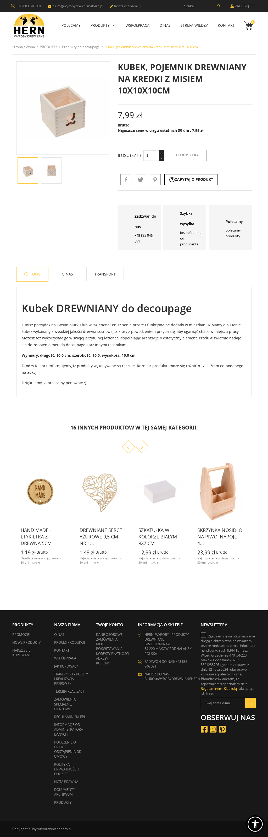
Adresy (102, 658)
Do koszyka (187, 155)
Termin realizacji (69, 691)
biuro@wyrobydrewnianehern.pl (75, 6)
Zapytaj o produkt (191, 180)
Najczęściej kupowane (21, 652)
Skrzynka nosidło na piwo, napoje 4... (219, 536)
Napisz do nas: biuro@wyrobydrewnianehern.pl (174, 676)
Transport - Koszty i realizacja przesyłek (71, 679)
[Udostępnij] (125, 179)
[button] (255, 824)
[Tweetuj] (140, 179)
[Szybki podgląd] (63, 562)
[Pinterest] (155, 179)
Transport (105, 274)
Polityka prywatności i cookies (66, 769)
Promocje (21, 634)
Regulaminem (211, 688)
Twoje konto (109, 624)
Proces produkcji (69, 642)
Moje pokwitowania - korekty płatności (112, 649)
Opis (35, 274)
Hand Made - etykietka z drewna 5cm (36, 536)
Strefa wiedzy (194, 25)
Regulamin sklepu (70, 716)
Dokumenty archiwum (64, 792)
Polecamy (71, 25)
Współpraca (137, 25)
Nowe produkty (26, 642)
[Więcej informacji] (16, 562)
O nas (165, 25)
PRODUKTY (101, 25)
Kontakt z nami (123, 6)
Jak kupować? (66, 666)
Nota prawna (66, 781)
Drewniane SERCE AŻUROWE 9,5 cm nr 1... (101, 536)
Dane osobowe (109, 634)
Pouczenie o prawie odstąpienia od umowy (67, 749)
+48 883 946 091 (28, 6)
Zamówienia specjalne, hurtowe (65, 704)
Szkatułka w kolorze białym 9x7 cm (157, 536)
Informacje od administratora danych (68, 729)
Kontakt (226, 25)
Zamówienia (107, 639)
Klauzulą (230, 688)
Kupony (103, 663)
